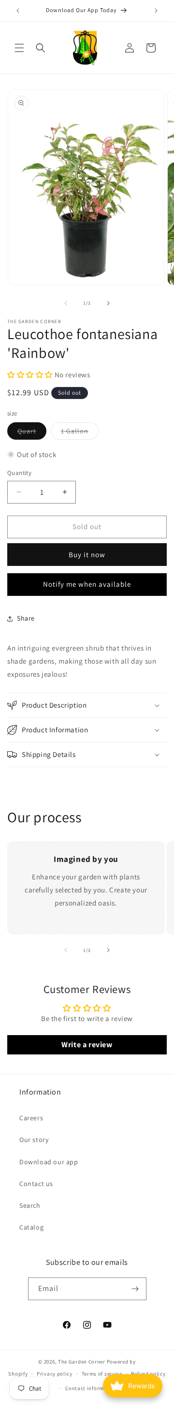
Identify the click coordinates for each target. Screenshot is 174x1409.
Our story (33, 1139)
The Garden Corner (81, 1361)
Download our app (48, 1161)
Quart (31, 433)
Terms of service (102, 1373)
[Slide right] (108, 303)
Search (30, 1205)
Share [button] (26, 618)
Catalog (31, 1227)
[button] (19, 48)
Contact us (36, 1183)
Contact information (91, 1388)
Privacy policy (54, 1373)
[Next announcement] (156, 10)
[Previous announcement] (18, 10)
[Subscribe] (135, 1288)
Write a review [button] (86, 1044)
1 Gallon (80, 433)
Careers (31, 1117)
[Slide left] (65, 303)
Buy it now (87, 554)
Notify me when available (87, 584)
